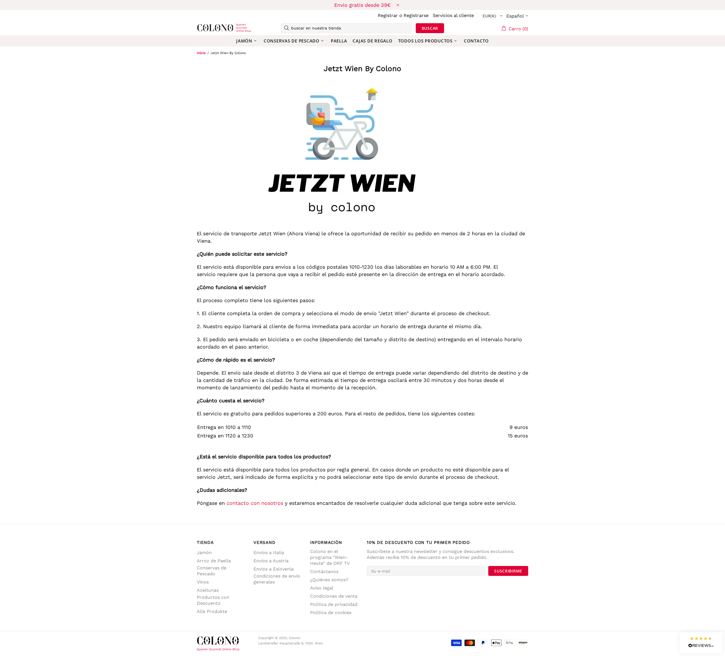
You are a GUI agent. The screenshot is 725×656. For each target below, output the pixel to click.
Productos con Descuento (213, 600)
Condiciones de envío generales (276, 579)
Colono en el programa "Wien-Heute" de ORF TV (330, 557)
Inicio (201, 53)
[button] (701, 643)
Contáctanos (324, 571)
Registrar (388, 15)
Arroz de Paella (214, 560)
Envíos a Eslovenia (273, 569)
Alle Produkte (212, 611)
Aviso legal (321, 588)
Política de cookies (330, 612)
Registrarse (416, 15)
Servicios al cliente (453, 15)
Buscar (430, 28)
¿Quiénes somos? (329, 579)
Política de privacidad (333, 604)
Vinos (203, 582)
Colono (206, 28)
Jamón (204, 552)
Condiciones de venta (333, 596)
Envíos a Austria (271, 560)
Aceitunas (208, 590)
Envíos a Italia (268, 552)
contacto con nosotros (255, 503)
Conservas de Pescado (211, 570)
